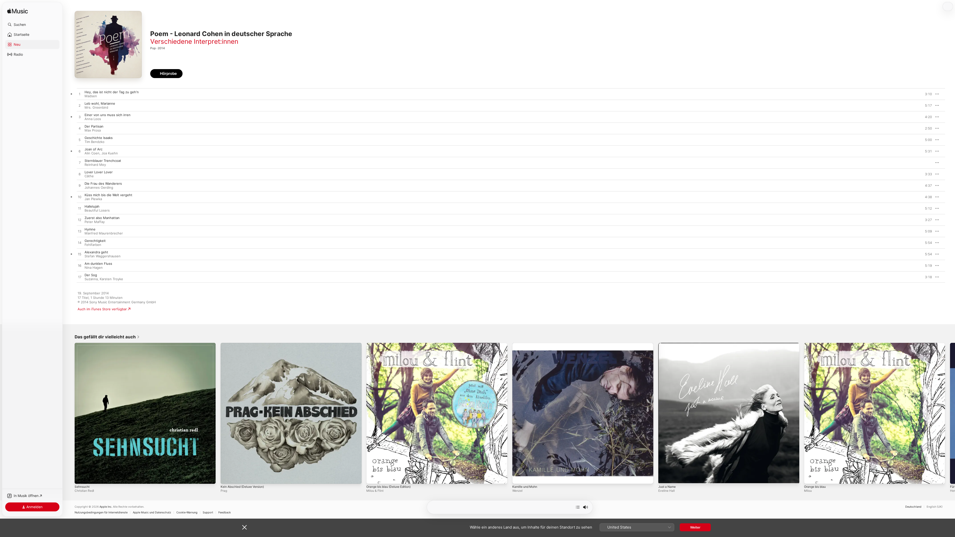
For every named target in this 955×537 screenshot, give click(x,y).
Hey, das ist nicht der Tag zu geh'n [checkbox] (112, 92)
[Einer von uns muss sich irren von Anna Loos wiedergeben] (80, 117)
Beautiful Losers (97, 210)
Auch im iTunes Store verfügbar (102, 309)
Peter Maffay (95, 222)
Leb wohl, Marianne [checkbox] (100, 103)
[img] (17, 11)
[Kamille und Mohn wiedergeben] (518, 477)
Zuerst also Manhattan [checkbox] (102, 218)
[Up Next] (578, 507)
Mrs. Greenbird (96, 107)
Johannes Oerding (99, 187)
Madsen (91, 96)
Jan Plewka (93, 199)
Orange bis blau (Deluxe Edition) (391, 345)
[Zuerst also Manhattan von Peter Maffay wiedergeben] (80, 220)
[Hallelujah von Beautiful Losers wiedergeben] (80, 208)
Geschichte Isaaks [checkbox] (99, 138)
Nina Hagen (94, 267)
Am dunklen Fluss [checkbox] (98, 264)
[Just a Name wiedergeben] (664, 477)
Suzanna (91, 279)
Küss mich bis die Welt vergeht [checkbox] (108, 195)
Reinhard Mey (95, 165)
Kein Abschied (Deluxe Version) (245, 345)
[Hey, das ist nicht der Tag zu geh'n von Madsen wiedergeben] (80, 94)
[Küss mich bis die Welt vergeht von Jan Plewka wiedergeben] (80, 197)
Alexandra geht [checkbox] (96, 252)
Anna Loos (93, 119)
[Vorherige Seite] (69, 413)
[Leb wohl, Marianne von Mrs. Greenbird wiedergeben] (80, 105)
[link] (107, 337)
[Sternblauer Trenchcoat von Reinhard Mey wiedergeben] (80, 163)
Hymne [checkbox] (90, 229)
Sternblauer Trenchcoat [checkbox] (103, 161)
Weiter (695, 527)
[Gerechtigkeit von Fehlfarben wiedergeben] (80, 243)
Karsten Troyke (111, 279)
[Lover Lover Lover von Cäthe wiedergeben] (80, 174)
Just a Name (668, 345)
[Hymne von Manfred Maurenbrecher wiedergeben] (80, 231)
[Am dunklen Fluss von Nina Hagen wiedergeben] (80, 266)
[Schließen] (244, 527)
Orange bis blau (816, 345)
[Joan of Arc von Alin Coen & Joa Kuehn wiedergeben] (80, 151)
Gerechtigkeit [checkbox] (95, 241)
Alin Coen (92, 153)
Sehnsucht (83, 345)
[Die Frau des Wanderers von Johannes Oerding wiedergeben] (80, 185)
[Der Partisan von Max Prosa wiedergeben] (80, 128)
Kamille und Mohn (526, 345)
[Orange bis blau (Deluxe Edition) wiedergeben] (372, 477)
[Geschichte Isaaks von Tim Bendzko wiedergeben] (80, 140)
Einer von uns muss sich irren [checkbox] (108, 115)
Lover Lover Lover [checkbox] (99, 172)
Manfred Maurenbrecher (104, 233)
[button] (32, 24)
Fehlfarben (93, 245)
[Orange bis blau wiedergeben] (810, 477)
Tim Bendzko (94, 142)
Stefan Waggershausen (103, 256)
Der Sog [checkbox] (91, 275)
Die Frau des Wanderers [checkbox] (103, 183)
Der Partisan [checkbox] (94, 126)
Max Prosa (93, 130)
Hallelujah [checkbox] (92, 206)
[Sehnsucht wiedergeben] (81, 477)
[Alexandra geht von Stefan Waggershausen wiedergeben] (80, 254)
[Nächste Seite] (950, 413)
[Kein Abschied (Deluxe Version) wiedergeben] (227, 477)
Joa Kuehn (109, 153)
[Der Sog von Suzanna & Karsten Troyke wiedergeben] (80, 277)
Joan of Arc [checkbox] (93, 149)
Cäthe (89, 176)
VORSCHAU (925, 93)
